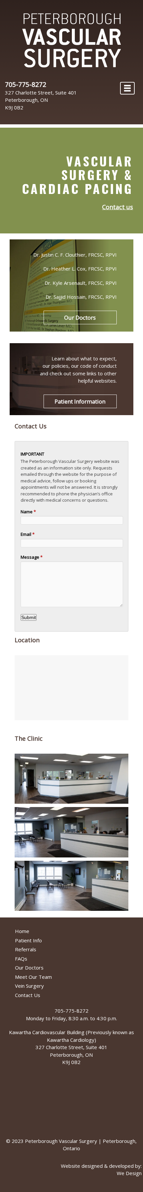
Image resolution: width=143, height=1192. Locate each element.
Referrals (25, 949)
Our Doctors (80, 317)
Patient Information (80, 401)
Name (28, 512)
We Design (129, 1173)
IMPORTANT (32, 454)
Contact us (117, 207)
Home (22, 931)
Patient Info (28, 940)
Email (28, 534)
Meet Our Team (33, 976)
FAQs (21, 958)
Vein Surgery (29, 985)
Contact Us (27, 995)
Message (32, 557)
